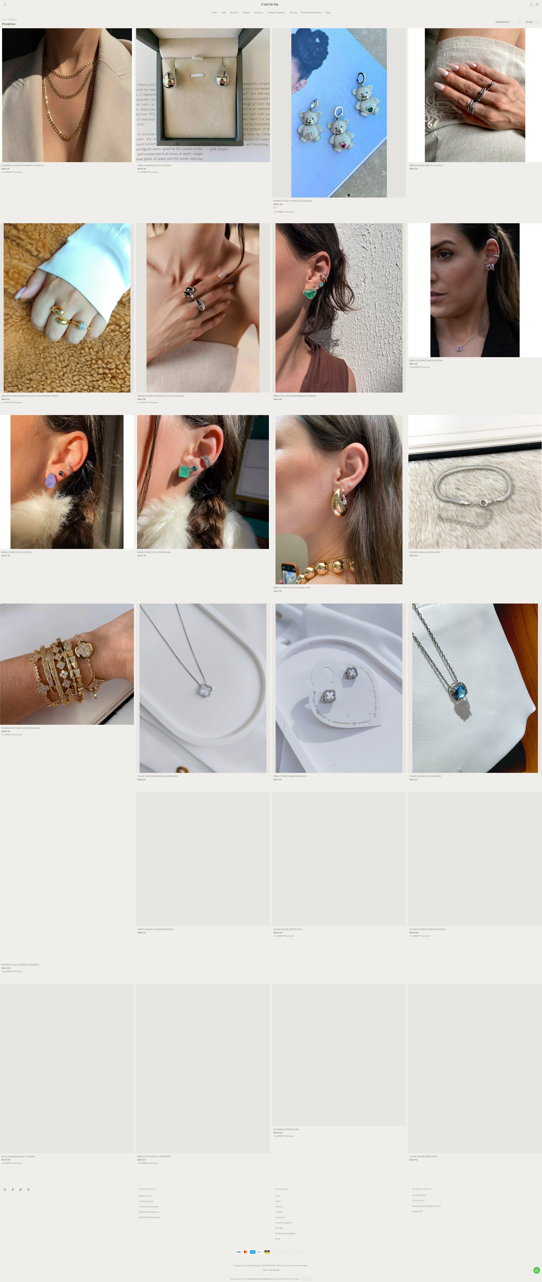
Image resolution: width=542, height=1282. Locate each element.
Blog (328, 12)
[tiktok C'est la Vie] (21, 1189)
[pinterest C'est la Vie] (28, 1189)
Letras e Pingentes (276, 12)
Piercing (293, 12)
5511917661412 (419, 1195)
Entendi (307, 1279)
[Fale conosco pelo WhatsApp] (537, 1270)
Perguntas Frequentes (149, 1212)
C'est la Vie (269, 4)
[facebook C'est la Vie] (13, 1189)
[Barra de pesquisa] (5, 4)
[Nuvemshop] (271, 1270)
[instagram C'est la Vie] (5, 1189)
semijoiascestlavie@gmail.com (426, 1206)
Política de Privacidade (149, 1217)
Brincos (234, 12)
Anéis (223, 12)
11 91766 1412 (418, 1200)
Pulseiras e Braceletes (311, 12)
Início (214, 12)
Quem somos (145, 1196)
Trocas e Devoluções (148, 1206)
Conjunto (258, 12)
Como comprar (146, 1201)
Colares (246, 12)
